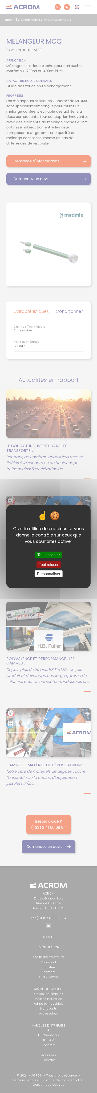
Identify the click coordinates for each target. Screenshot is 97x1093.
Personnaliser (48, 574)
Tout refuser (48, 565)
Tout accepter (48, 555)
